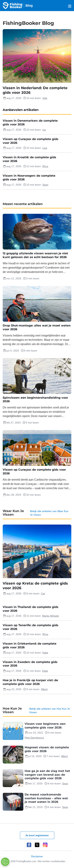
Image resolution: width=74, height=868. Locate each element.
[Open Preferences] (5, 861)
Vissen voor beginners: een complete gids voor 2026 (45, 725)
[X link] (37, 845)
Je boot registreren (37, 835)
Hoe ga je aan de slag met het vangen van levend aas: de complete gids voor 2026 (47, 774)
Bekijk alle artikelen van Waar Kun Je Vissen (49, 513)
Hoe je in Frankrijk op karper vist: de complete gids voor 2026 (30, 682)
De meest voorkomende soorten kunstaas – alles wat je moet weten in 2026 (46, 798)
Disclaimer (37, 856)
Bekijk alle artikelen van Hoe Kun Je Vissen (49, 710)
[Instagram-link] (45, 845)
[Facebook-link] (29, 845)
